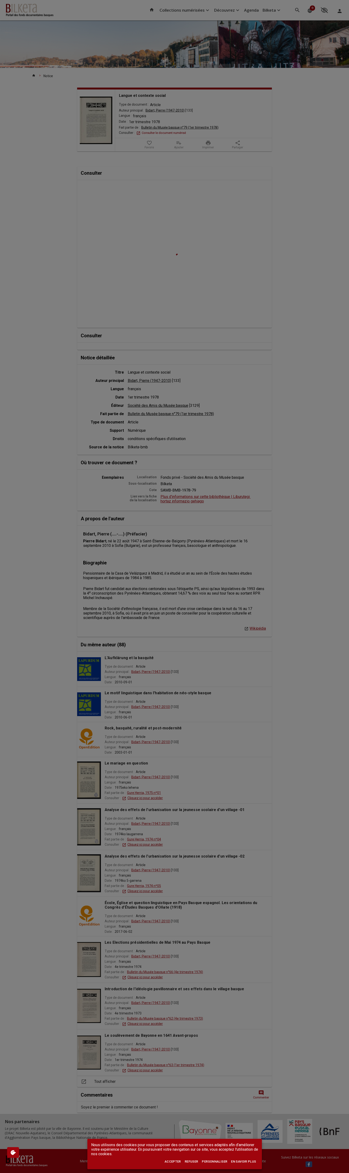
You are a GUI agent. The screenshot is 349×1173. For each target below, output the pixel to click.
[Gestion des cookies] (13, 1152)
